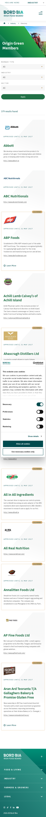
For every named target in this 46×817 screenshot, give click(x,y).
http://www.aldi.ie (10, 459)
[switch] (40, 412)
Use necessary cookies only (23, 452)
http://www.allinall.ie (11, 512)
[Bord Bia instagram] (4, 808)
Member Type (7, 62)
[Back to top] (41, 757)
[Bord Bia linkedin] (14, 808)
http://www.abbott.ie (11, 161)
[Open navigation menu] (40, 13)
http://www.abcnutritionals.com (15, 202)
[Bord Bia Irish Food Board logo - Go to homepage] (12, 759)
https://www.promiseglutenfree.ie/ (16, 715)
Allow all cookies (23, 444)
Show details (33, 436)
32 (23, 748)
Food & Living (12, 770)
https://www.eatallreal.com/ (14, 554)
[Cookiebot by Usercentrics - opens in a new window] (33, 363)
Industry (33, 3)
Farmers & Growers (16, 787)
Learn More (11, 266)
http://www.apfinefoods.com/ (14, 653)
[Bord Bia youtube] (17, 808)
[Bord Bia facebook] (10, 808)
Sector (5, 83)
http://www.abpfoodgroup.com (15, 256)
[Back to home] (5, 23)
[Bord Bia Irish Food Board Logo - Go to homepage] (13, 16)
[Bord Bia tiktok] (7, 808)
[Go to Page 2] (29, 747)
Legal (7, 796)
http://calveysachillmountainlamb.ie (17, 318)
